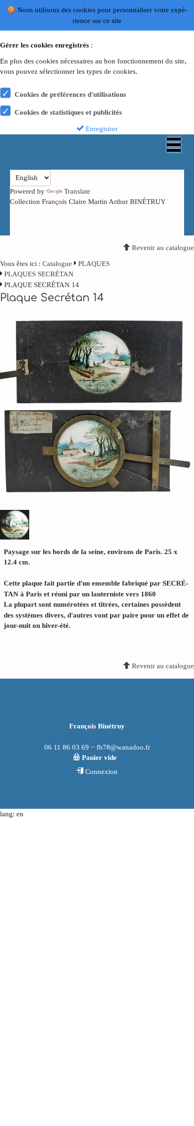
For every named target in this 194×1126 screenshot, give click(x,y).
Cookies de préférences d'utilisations (70, 94)
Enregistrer (101, 129)
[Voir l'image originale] (97, 405)
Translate (77, 191)
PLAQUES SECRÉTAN (38, 274)
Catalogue (57, 263)
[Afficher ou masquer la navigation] (174, 145)
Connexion (100, 771)
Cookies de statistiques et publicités (68, 112)
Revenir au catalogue (162, 247)
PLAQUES (94, 263)
